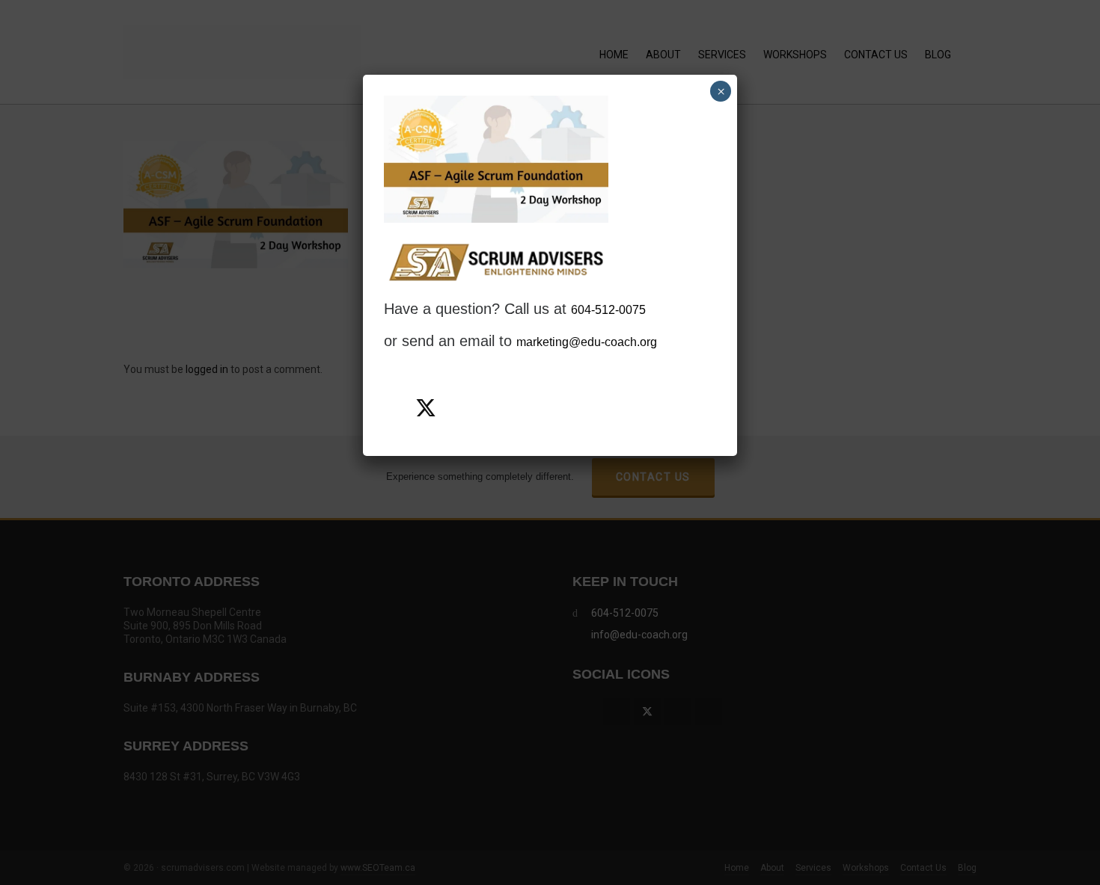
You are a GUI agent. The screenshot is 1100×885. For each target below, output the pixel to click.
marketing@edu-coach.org (586, 342)
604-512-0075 (608, 309)
